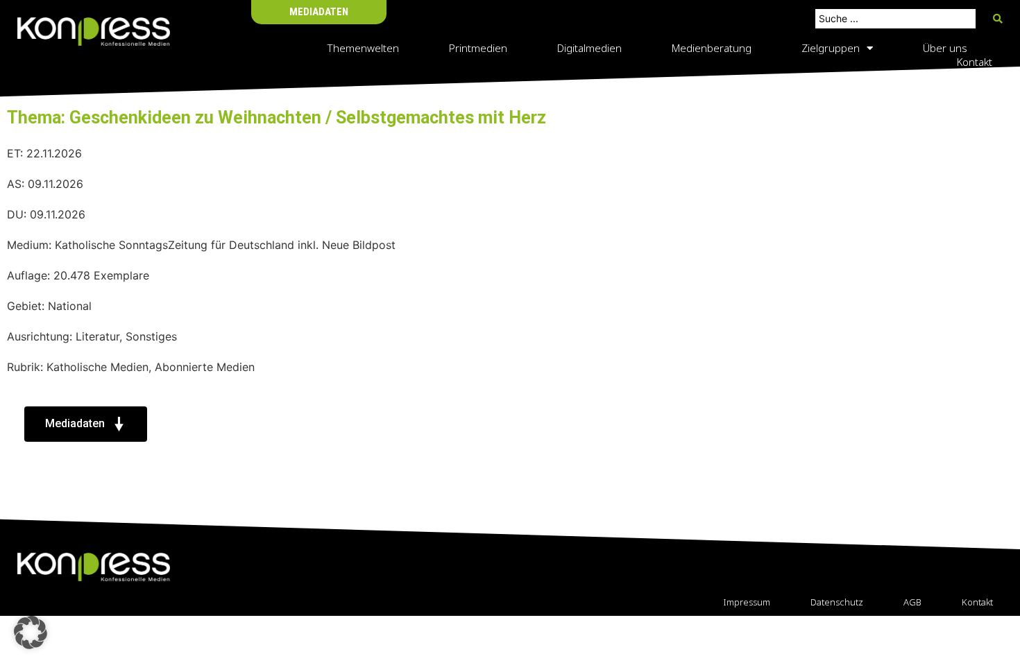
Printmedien (478, 48)
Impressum (746, 602)
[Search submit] (998, 19)
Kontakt (974, 62)
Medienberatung (711, 48)
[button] (30, 632)
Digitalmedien (589, 48)
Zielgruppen (830, 48)
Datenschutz (836, 602)
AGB (912, 602)
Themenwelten (363, 48)
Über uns (945, 48)
